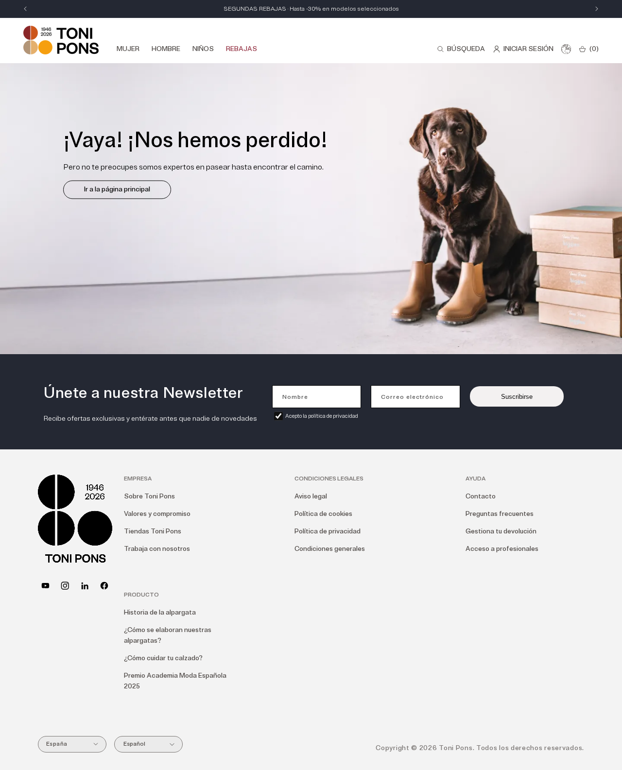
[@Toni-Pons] (45, 585)
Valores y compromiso (157, 514)
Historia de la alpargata (160, 612)
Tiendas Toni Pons (152, 531)
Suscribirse (517, 396)
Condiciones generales (329, 549)
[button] (461, 49)
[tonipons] (84, 585)
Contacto (481, 496)
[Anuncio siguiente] (596, 8)
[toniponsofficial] (104, 585)
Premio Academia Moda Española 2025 (175, 680)
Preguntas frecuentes (500, 514)
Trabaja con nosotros (157, 549)
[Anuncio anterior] (25, 8)
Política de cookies (323, 514)
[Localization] (566, 49)
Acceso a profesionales (502, 549)
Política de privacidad (327, 531)
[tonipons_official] (64, 585)
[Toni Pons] (61, 40)
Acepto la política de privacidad (321, 416)
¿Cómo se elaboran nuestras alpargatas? (167, 635)
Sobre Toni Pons (149, 496)
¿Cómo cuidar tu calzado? (163, 658)
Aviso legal (310, 496)
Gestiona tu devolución (501, 531)
